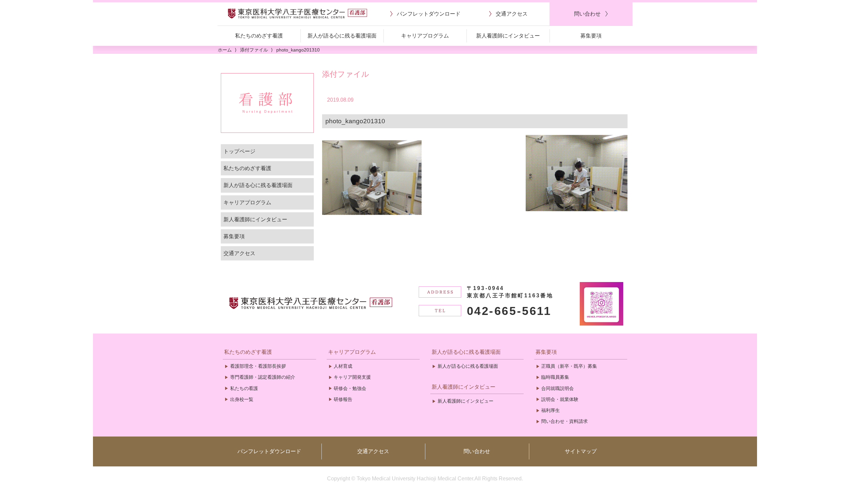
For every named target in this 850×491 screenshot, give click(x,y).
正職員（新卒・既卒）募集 (569, 366)
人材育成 (343, 366)
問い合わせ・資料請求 (564, 421)
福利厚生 (550, 410)
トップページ (239, 151)
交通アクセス (239, 253)
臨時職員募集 (555, 377)
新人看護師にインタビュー (255, 219)
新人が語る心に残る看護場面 (258, 185)
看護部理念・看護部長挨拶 (258, 366)
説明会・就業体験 (559, 399)
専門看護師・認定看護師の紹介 (262, 377)
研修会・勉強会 (350, 388)
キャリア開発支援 (352, 377)
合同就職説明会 (557, 388)
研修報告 (343, 399)
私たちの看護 (244, 388)
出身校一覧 (241, 399)
